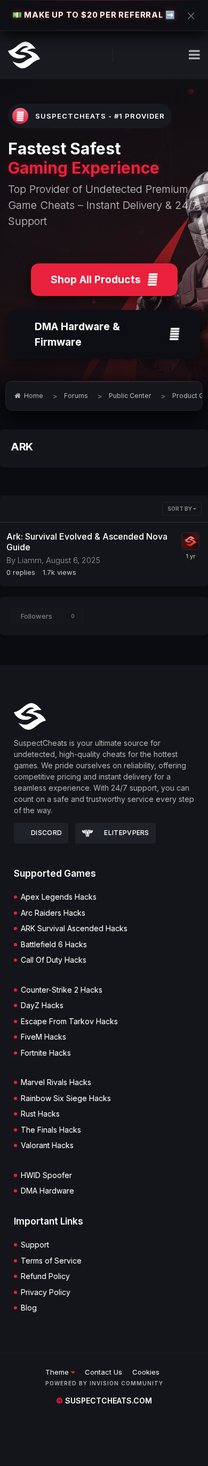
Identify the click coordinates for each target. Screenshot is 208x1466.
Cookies (145, 1372)
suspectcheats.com (104, 1400)
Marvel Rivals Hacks (56, 1082)
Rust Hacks (40, 1114)
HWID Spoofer (46, 1175)
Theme (58, 1372)
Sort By (180, 508)
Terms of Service (51, 1261)
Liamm (30, 560)
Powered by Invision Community (104, 1383)
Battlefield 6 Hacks (54, 944)
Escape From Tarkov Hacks (69, 1021)
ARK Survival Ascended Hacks (74, 928)
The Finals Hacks (51, 1130)
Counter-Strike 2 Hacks (61, 990)
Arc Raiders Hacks (53, 913)
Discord (46, 833)
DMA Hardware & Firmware (77, 334)
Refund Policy (45, 1276)
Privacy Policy (45, 1292)
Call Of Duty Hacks (53, 960)
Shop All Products (96, 279)
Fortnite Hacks (46, 1053)
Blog (29, 1308)
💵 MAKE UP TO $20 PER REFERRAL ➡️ (93, 14)
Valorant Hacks (47, 1145)
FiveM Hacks (43, 1037)
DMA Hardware (47, 1191)
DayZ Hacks (42, 1005)
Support (35, 1245)
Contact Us (103, 1372)
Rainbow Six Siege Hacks (66, 1098)
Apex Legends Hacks (59, 897)
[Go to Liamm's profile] (190, 541)
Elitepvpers (126, 833)
